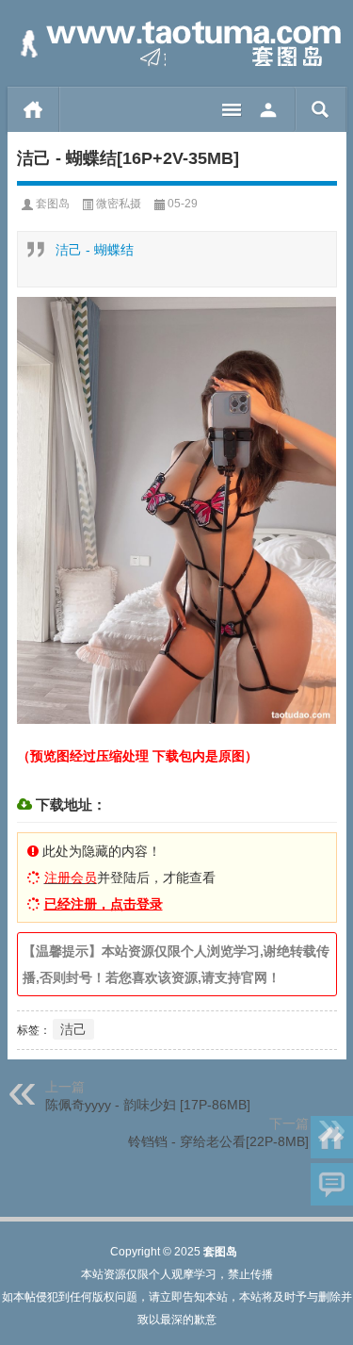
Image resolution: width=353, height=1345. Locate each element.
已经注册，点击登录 (103, 903)
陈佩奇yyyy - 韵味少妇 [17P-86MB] (147, 1104)
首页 (33, 109)
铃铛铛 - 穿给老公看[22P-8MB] (218, 1141)
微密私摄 (118, 203)
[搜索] (320, 109)
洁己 (73, 1029)
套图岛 (53, 203)
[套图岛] (177, 44)
